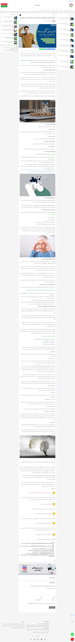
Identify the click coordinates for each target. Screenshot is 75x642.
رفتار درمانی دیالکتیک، (51, 388)
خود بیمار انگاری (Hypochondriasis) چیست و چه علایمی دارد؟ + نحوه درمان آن (40, 553)
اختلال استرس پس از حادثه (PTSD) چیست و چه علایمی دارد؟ (43, 549)
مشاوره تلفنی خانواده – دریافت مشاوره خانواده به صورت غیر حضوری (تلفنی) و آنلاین (37, 627)
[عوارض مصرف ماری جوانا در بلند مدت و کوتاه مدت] (69, 39)
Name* (54, 597)
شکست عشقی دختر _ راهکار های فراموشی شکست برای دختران (64, 61)
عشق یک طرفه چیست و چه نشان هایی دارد (64, 56)
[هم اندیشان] (71, 5)
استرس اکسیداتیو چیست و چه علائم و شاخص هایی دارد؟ (64, 24)
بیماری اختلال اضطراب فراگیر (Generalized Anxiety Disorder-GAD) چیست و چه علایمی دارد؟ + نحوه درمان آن (37, 555)
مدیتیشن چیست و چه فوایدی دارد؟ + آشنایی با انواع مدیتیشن (64, 51)
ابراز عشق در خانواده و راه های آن (43, 623)
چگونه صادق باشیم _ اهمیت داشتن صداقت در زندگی (64, 35)
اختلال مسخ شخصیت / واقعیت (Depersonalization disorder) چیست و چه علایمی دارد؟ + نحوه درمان (37, 546)
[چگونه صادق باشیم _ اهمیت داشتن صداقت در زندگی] (69, 34)
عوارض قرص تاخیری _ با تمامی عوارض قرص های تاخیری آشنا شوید (64, 45)
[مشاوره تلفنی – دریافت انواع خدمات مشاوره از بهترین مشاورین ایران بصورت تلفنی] (69, 18)
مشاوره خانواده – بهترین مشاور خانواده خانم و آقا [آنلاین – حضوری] (38, 625)
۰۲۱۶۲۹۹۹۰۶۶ (37, 5)
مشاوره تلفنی (4, 6)
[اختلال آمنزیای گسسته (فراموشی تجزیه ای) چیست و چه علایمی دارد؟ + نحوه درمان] (37, 36)
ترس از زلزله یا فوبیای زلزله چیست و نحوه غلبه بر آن (64, 67)
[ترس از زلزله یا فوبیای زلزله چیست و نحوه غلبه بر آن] (69, 66)
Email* (41, 597)
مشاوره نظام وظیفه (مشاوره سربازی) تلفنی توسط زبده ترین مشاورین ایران (38, 630)
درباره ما (37, 636)
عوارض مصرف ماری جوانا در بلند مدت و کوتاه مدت (64, 40)
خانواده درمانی (49, 395)
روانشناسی (53, 14)
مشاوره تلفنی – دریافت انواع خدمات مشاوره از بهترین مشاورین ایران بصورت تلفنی (64, 19)
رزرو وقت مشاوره (71, 0)
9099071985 (49, 486)
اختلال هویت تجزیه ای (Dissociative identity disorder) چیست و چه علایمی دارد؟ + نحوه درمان (37, 544)
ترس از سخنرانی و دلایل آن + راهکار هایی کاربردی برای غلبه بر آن (64, 29)
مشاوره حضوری (4, 4)
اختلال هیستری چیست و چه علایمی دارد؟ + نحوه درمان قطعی (43, 552)
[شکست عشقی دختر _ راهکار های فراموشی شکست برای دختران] (69, 61)
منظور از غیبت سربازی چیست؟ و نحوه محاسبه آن (41, 632)
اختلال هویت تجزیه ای (43, 169)
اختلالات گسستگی (52, 74)
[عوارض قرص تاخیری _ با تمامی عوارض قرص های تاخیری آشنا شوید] (69, 45)
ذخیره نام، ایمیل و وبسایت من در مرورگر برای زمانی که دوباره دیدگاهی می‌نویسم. (40, 603)
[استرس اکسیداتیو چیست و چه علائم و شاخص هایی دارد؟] (69, 23)
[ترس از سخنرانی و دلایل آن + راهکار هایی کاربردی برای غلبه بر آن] (69, 29)
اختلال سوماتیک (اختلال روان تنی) (33, 169)
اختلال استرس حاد (38, 275)
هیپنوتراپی (46, 414)
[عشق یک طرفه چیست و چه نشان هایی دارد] (69, 55)
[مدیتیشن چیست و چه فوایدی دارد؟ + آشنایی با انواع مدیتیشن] (69, 50)
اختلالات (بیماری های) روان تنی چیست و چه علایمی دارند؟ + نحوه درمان (41, 550)
